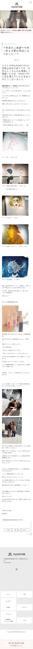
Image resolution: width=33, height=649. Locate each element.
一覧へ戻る (16, 530)
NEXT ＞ (25, 530)
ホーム (8, 594)
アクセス (8, 614)
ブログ (8, 30)
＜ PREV (7, 530)
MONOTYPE (15, 631)
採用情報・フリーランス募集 (8, 620)
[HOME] (3, 30)
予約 (24, 594)
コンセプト (8, 601)
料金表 (8, 607)
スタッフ (24, 607)
